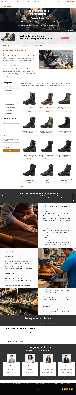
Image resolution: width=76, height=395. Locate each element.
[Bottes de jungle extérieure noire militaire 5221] (64, 122)
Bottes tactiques (9, 101)
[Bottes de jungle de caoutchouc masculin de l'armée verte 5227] (64, 98)
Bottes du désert (9, 93)
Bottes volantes (8, 113)
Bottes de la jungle (10, 99)
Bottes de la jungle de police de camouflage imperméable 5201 (46, 132)
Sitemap (48, 389)
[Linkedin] (68, 1)
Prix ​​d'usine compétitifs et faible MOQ (14, 341)
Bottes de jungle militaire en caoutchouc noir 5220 (29, 179)
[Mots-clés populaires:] (55, 1)
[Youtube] (71, 1)
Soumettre (11, 150)
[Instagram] (73, 1)
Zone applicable (8, 86)
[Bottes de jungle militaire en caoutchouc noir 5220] (29, 169)
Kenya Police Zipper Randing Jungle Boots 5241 (29, 108)
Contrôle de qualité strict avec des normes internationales (19, 332)
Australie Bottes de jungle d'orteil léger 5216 (47, 179)
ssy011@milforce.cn (28, 1)
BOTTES (9, 383)
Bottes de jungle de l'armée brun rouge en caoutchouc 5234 (47, 108)
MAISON (4, 383)
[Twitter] (70, 1)
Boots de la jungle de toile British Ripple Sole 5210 (29, 156)
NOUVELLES (37, 383)
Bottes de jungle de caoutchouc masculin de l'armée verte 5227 (64, 108)
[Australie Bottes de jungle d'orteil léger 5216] (47, 169)
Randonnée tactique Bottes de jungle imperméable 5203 (29, 132)
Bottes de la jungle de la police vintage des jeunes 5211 (64, 179)
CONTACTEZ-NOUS (45, 383)
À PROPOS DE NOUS (30, 383)
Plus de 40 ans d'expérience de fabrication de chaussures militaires (20, 328)
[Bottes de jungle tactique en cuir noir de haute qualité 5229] (47, 145)
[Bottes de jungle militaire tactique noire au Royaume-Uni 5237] (64, 145)
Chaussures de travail (9, 110)
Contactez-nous (64, 37)
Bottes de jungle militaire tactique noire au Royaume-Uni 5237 (64, 156)
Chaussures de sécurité (10, 107)
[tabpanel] (11, 365)
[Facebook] (67, 1)
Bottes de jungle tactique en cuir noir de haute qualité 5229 (46, 156)
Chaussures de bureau (9, 104)
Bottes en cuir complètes (11, 96)
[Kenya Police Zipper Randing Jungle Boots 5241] (29, 98)
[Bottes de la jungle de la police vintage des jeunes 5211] (64, 169)
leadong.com (42, 389)
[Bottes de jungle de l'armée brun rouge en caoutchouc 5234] (47, 98)
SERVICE (23, 383)
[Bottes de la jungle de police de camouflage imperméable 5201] (47, 122)
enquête (29, 111)
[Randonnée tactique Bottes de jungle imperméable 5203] (29, 122)
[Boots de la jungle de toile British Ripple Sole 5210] (29, 145)
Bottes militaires (8, 90)
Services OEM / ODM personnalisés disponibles (16, 337)
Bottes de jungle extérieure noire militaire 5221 (64, 132)
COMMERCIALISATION (16, 383)
